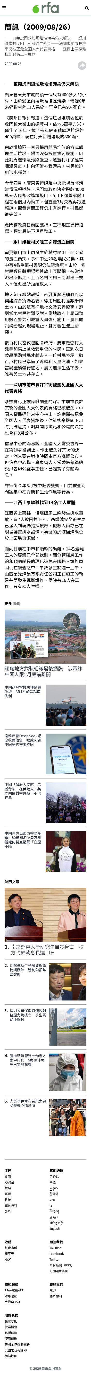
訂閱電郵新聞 (59, 1271)
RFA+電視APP (14, 1290)
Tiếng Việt (56, 1222)
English (55, 1228)
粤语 (53, 1182)
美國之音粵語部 (16, 1350)
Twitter (55, 1259)
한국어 (54, 1193)
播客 (8, 1259)
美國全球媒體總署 (17, 1344)
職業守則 (11, 1321)
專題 (8, 1193)
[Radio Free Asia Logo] (46, 7)
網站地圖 (11, 1356)
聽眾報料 (56, 1296)
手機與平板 (12, 1301)
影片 (8, 1211)
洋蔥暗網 (11, 1296)
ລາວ (52, 1199)
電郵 (53, 1290)
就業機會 (11, 1327)
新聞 (8, 1176)
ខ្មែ (51, 1205)
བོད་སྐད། (54, 1211)
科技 (8, 1199)
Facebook (57, 1253)
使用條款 (11, 1338)
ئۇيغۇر (54, 1217)
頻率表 (9, 1253)
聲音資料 (11, 1205)
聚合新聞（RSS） (62, 1265)
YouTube (56, 1247)
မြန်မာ (54, 1188)
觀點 (8, 1188)
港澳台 (9, 1182)
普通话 (54, 1176)
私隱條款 (11, 1332)
